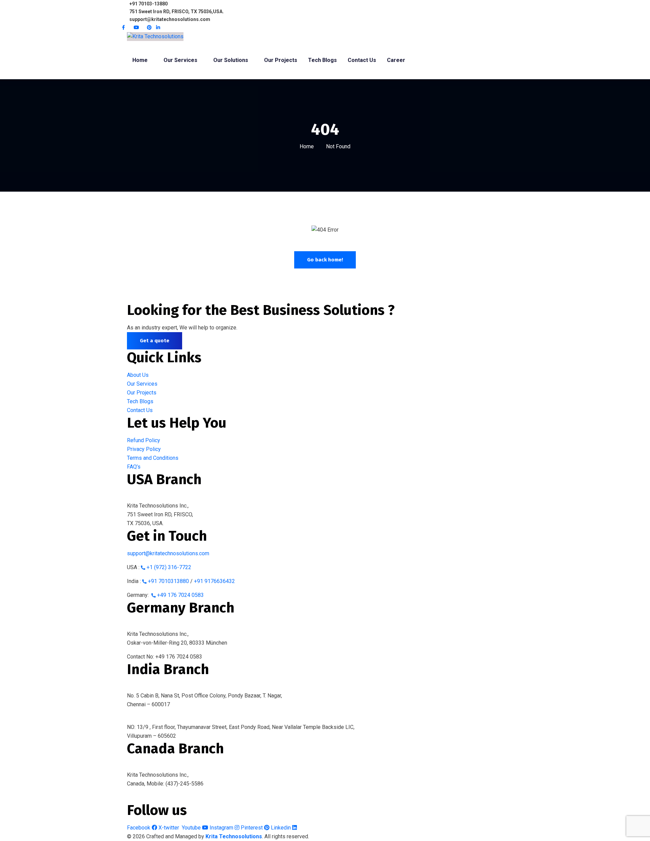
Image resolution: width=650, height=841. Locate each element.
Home (307, 146)
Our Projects (141, 392)
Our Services (142, 384)
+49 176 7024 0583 (180, 595)
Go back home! (325, 260)
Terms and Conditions (152, 458)
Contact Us (140, 410)
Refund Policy (143, 440)
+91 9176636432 (214, 581)
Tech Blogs (140, 401)
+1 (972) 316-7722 (169, 567)
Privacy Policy (144, 449)
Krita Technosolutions (233, 836)
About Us (138, 375)
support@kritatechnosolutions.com (168, 553)
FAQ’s (133, 466)
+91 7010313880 (168, 581)
